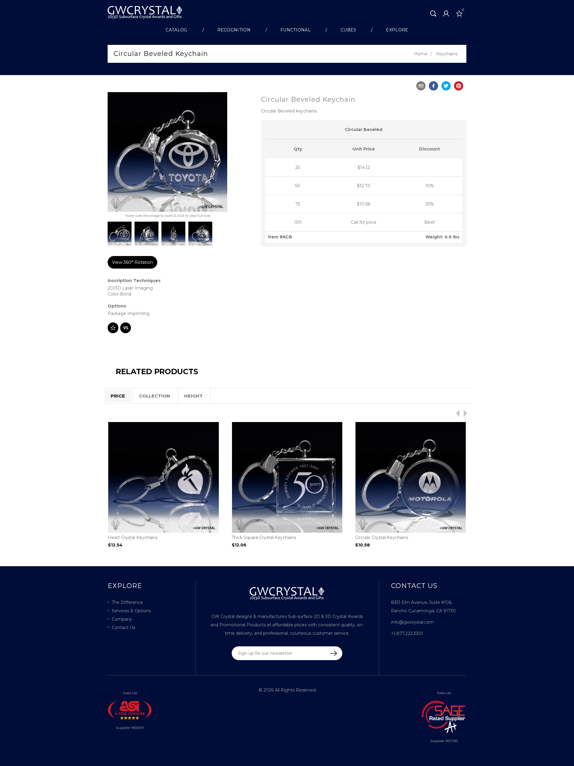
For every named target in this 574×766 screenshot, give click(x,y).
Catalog (176, 30)
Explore (397, 30)
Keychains (446, 54)
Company (122, 619)
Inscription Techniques (134, 280)
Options (117, 306)
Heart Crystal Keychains (133, 537)
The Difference (127, 602)
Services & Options (131, 610)
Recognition (234, 30)
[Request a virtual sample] (125, 327)
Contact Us (123, 627)
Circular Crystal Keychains (381, 537)
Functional (295, 30)
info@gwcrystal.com (412, 622)
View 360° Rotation (132, 262)
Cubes (348, 30)
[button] (421, 86)
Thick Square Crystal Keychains (264, 537)
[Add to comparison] (113, 327)
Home (421, 54)
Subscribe (329, 653)
